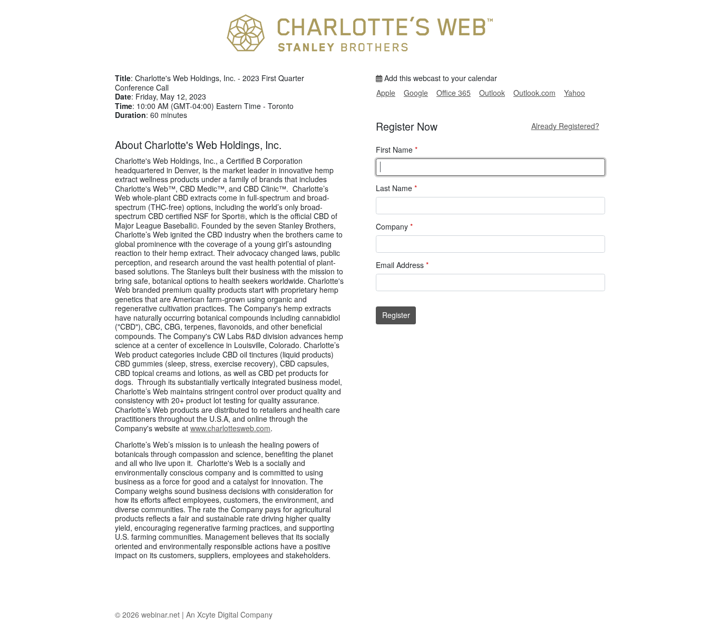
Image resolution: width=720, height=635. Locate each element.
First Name (396, 150)
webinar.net (160, 614)
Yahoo (574, 92)
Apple (385, 92)
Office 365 (453, 92)
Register (396, 315)
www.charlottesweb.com (230, 428)
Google (416, 92)
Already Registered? (565, 126)
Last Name (396, 188)
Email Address (402, 265)
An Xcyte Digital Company (229, 614)
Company (394, 227)
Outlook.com (534, 92)
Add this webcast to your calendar (439, 78)
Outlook (492, 92)
